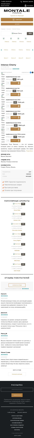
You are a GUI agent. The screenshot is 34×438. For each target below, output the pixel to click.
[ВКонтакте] (30, 72)
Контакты (17, 429)
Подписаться (17, 395)
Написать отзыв (17, 285)
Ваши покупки (5, 5)
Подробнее (29, 151)
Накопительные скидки (17, 420)
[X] (32, 72)
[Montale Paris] (17, 11)
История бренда (17, 418)
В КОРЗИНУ (14, 94)
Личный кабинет (5, 3)
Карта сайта (17, 435)
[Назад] (1, 50)
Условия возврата (17, 422)
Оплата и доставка (17, 415)
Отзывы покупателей (17, 427)
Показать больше (17, 374)
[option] (6, 50)
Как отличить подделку (17, 425)
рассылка (17, 385)
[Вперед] (33, 50)
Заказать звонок (28, 1)
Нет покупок (30, 5)
